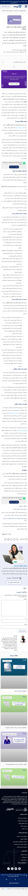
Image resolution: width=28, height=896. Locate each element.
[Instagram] (12, 868)
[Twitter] (16, 868)
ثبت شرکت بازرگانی (19, 128)
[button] (17, 539)
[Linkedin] (19, 868)
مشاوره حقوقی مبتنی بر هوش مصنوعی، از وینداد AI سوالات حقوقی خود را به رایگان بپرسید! (14, 2)
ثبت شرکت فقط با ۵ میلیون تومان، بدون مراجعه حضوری (12, 163)
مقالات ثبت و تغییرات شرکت (11, 11)
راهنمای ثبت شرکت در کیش (20, 691)
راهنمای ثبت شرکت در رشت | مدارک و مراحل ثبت (15, 728)
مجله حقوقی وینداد (22, 11)
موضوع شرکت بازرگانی (22, 430)
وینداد (6, 889)
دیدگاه (25, 599)
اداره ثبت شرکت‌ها (14, 413)
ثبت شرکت (14, 74)
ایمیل (25, 624)
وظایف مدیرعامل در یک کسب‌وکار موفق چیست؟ (15, 764)
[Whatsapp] (8, 868)
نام (26, 618)
